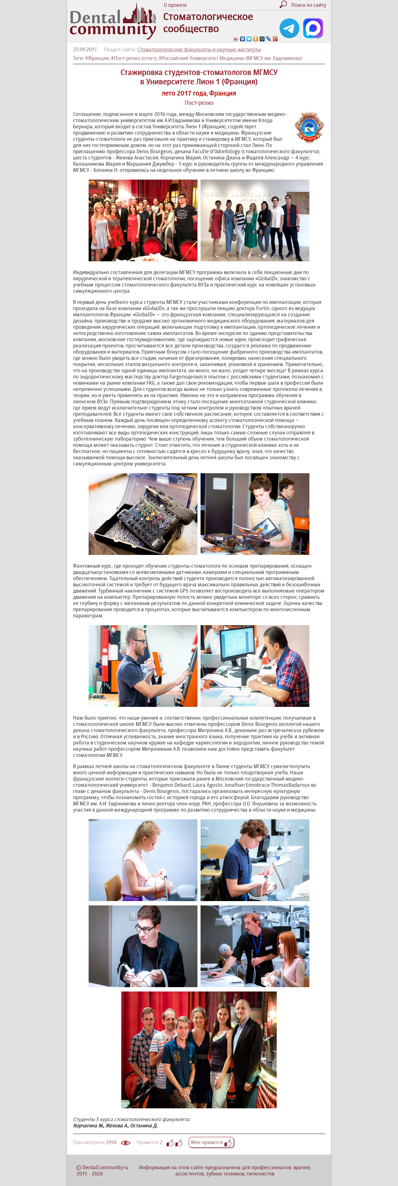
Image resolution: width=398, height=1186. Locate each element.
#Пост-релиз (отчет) (134, 58)
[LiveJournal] (269, 39)
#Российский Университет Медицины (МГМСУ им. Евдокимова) (230, 58)
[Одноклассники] (255, 39)
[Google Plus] (275, 39)
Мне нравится (207, 1142)
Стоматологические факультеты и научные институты (199, 49)
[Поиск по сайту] (285, 6)
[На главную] (113, 38)
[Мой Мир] (262, 39)
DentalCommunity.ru (105, 1167)
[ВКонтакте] (242, 39)
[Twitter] (249, 39)
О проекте (175, 5)
